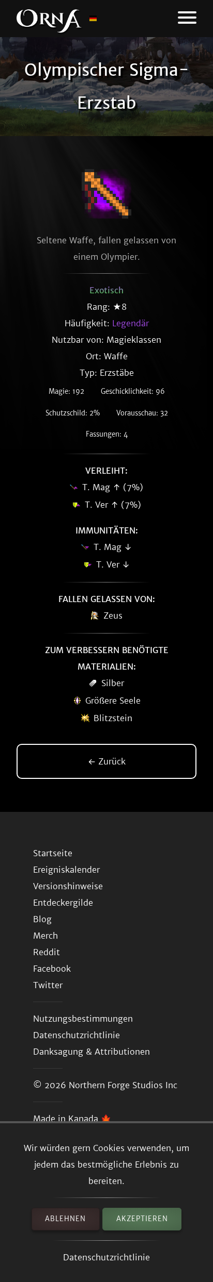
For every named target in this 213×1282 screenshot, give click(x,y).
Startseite (52, 853)
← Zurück (107, 761)
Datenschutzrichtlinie (106, 1257)
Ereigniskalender (66, 869)
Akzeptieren (142, 1218)
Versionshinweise (68, 886)
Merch (45, 935)
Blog (42, 919)
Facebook (52, 968)
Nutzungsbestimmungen (83, 1018)
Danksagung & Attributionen (91, 1051)
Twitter (48, 985)
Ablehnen (65, 1218)
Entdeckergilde (63, 902)
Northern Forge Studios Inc (123, 1085)
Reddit (46, 952)
